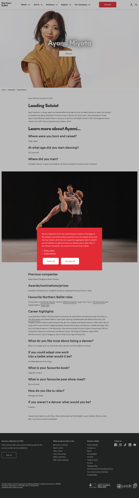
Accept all (70, 261)
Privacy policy (49, 251)
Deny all (51, 261)
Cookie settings (50, 253)
